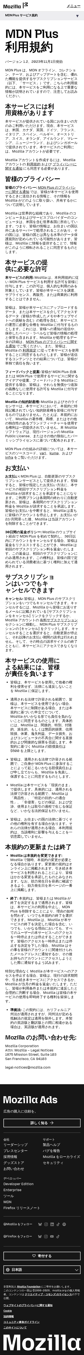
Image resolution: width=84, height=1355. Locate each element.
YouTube (51, 1236)
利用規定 (29, 350)
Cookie (7, 1310)
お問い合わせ (13, 1169)
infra (9, 457)
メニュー (74, 6)
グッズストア (13, 1163)
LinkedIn (52, 1224)
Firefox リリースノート (21, 1208)
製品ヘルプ (51, 1145)
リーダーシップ (15, 1145)
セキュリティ (53, 1163)
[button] (42, 16)
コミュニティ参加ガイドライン (21, 1322)
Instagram (46, 1224)
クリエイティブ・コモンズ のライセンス (48, 1294)
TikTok (58, 1224)
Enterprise (12, 1190)
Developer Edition (18, 1184)
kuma (54, 453)
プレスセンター (15, 1151)
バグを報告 (51, 1151)
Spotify (64, 1224)
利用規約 (33, 164)
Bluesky (40, 1224)
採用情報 (10, 1157)
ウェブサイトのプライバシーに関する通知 (28, 1305)
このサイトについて (15, 1327)
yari (43, 453)
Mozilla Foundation (28, 1286)
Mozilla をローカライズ (61, 1157)
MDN (7, 1202)
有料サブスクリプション (59, 620)
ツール (8, 1196)
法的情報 (8, 1316)
